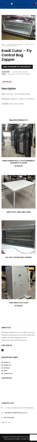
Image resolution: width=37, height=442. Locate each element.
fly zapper (27, 74)
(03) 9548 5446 (9, 418)
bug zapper (11, 74)
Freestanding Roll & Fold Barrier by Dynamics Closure (18, 162)
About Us (7, 362)
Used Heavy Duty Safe (18, 303)
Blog (5, 371)
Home (3, 44)
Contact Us (8, 373)
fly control (19, 74)
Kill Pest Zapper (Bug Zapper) (18, 257)
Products (7, 365)
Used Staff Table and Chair (18, 212)
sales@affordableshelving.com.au (15, 413)
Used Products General (15, 44)
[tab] (7, 82)
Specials (7, 368)
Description (7, 81)
